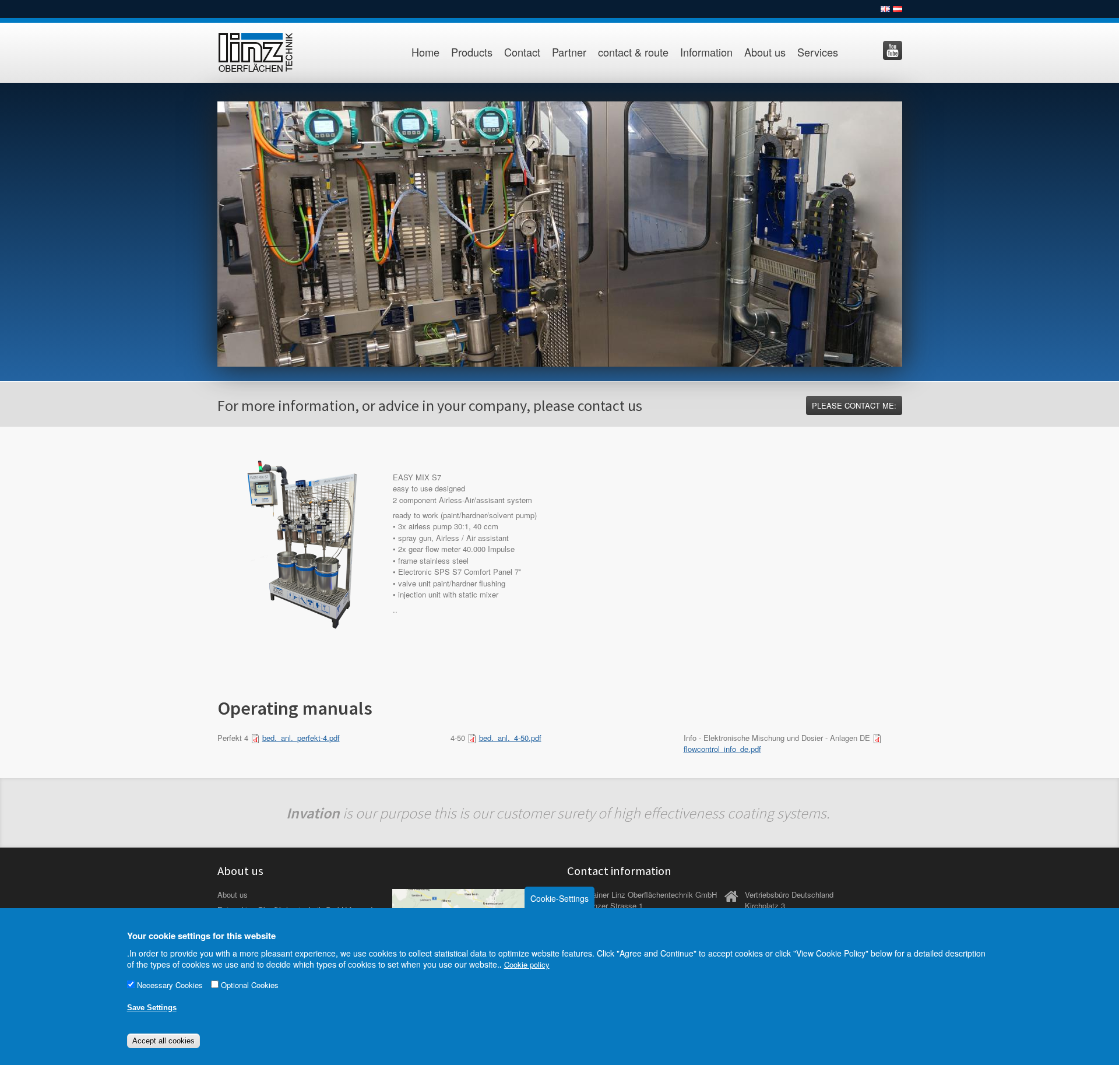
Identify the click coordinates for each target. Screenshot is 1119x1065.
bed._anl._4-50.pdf (510, 737)
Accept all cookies (163, 1040)
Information (706, 51)
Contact (522, 51)
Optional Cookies (250, 985)
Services (817, 51)
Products (471, 51)
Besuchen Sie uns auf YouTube (892, 50)
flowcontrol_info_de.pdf (722, 748)
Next (914, 231)
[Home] (268, 52)
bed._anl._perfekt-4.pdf (301, 737)
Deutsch (897, 9)
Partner (569, 51)
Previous (205, 231)
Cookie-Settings (559, 898)
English (885, 9)
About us (765, 51)
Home (425, 51)
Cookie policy (527, 965)
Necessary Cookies (170, 985)
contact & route (633, 51)
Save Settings (152, 1007)
